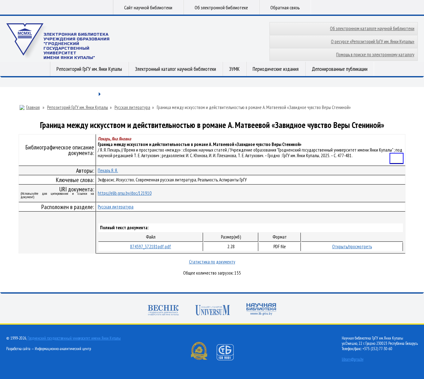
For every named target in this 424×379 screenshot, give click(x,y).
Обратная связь (285, 7)
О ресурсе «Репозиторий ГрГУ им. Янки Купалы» (372, 41)
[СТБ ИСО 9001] (229, 359)
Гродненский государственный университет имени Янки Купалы (74, 338)
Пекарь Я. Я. (108, 170)
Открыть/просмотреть (352, 246)
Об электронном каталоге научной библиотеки (372, 28)
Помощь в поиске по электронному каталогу (375, 54)
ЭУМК (234, 69)
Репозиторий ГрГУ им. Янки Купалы (89, 69)
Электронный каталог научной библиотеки (175, 69)
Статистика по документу (212, 262)
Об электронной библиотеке (221, 7)
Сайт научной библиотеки (148, 7)
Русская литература (132, 107)
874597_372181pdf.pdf (150, 246)
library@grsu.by (352, 359)
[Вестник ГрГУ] (163, 311)
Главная (33, 107)
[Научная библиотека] (261, 310)
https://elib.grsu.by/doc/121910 (124, 193)
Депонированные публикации (340, 69)
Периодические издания (276, 69)
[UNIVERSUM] (212, 311)
